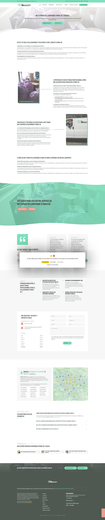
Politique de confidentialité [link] (52, 264)
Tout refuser (53, 262)
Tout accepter (45, 262)
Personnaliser (60, 262)
